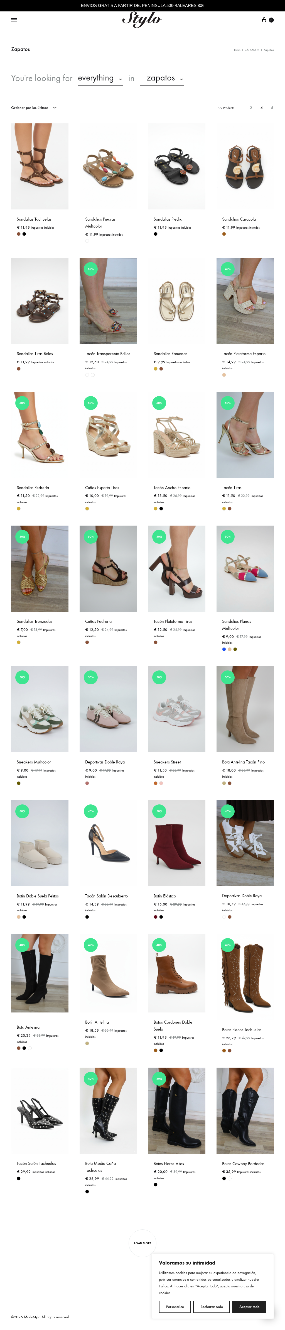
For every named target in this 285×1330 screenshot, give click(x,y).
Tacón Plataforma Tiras (173, 621)
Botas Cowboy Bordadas (243, 1163)
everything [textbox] (96, 77)
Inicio (237, 50)
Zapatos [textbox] (157, 77)
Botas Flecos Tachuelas (241, 1029)
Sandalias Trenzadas (34, 621)
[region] (212, 1286)
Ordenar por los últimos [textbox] (29, 107)
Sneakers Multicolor (34, 762)
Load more (142, 1243)
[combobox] (100, 79)
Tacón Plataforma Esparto (244, 353)
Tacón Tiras (232, 487)
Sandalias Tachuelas (34, 219)
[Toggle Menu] (14, 20)
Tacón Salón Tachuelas (36, 1163)
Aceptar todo (249, 1306)
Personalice (175, 1306)
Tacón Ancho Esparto (172, 487)
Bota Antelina (28, 1027)
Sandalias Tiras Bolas (35, 353)
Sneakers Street (167, 762)
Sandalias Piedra (168, 219)
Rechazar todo (211, 1306)
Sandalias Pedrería (33, 487)
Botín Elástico (165, 896)
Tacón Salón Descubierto (106, 896)
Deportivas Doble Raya (105, 762)
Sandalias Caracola (239, 219)
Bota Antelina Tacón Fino (243, 762)
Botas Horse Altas (169, 1163)
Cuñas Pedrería (98, 621)
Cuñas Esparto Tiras (102, 487)
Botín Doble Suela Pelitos (38, 896)
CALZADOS (252, 50)
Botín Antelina (97, 1022)
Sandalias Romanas (170, 353)
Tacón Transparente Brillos (107, 353)
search (203, 78)
